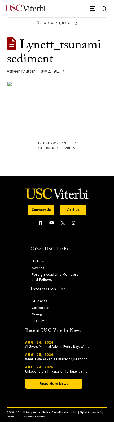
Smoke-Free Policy (34, 417)
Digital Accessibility (91, 412)
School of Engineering (57, 23)
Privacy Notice (31, 412)
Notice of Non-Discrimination (60, 412)
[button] (93, 10)
